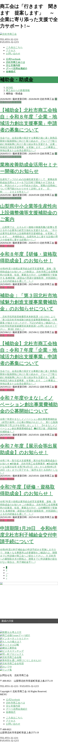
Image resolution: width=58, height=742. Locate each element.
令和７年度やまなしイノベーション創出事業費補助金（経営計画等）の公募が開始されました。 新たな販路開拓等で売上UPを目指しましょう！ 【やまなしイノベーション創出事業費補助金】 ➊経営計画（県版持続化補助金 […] (29, 425)
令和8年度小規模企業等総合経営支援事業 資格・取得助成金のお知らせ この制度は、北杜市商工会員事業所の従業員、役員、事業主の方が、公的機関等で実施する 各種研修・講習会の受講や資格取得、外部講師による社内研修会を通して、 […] (29, 274)
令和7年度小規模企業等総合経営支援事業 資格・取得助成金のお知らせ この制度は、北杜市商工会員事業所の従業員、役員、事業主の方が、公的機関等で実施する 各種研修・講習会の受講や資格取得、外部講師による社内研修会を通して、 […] (29, 507)
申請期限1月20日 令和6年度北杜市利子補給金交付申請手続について (28, 535)
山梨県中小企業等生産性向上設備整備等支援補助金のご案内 (28, 212)
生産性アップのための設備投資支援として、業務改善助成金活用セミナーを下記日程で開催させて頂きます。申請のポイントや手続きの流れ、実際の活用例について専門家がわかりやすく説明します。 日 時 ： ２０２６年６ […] (28, 185)
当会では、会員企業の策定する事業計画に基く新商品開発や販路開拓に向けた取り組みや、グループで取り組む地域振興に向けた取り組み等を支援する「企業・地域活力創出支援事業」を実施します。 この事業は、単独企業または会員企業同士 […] (29, 144)
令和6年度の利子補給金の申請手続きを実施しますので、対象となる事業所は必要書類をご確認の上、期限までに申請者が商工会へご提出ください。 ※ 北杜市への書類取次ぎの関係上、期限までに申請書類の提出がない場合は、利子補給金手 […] (28, 555)
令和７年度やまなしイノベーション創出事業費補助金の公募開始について (29, 404)
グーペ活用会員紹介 (16, 709)
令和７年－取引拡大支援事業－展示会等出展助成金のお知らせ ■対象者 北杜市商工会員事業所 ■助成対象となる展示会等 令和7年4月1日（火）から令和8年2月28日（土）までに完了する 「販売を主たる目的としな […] (29, 466)
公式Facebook (13, 699)
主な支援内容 (13, 706)
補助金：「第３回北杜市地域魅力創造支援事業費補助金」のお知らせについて (28, 302)
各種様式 (10, 712)
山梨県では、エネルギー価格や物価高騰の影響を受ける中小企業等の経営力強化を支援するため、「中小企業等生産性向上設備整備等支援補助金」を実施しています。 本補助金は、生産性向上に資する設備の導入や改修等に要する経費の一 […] (29, 233)
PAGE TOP (54, 716)
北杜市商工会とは (15, 702)
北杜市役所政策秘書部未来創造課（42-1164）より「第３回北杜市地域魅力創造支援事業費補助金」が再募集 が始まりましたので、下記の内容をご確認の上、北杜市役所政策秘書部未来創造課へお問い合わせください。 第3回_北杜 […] (29, 322)
